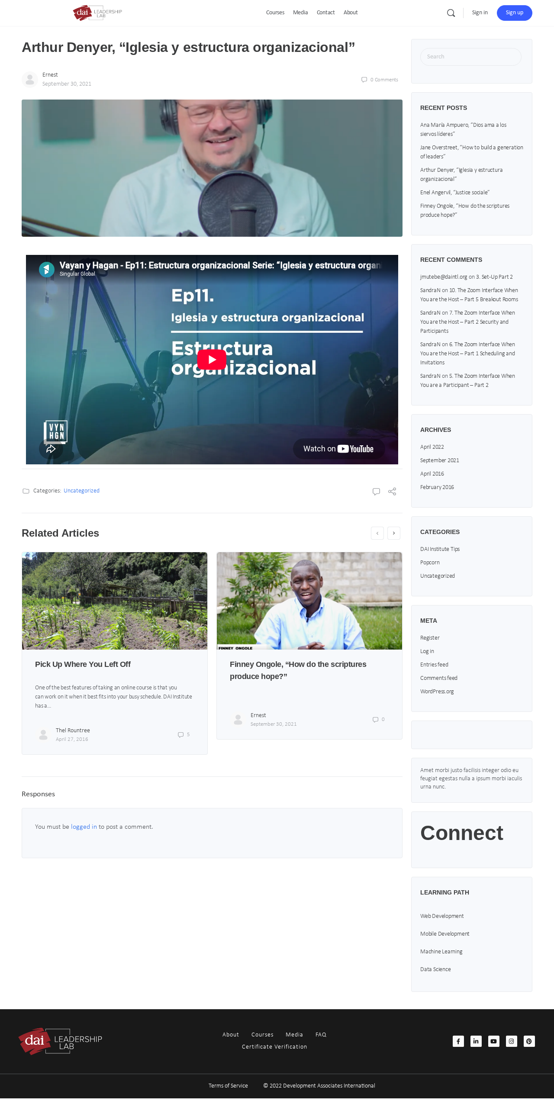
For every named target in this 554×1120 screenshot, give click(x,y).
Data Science (435, 969)
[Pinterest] (529, 1041)
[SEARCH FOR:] (471, 57)
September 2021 (439, 460)
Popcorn (430, 563)
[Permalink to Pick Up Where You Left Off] (114, 601)
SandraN (430, 290)
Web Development (442, 916)
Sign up (514, 13)
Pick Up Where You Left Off (83, 664)
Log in (427, 651)
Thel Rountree (73, 730)
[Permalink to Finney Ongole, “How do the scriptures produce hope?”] (309, 601)
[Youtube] (493, 1041)
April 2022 (432, 447)
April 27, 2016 (72, 739)
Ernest (50, 75)
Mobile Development (445, 934)
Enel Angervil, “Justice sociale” (455, 193)
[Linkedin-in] (476, 1041)
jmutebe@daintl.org (443, 277)
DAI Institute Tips (440, 549)
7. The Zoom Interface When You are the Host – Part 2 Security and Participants (467, 322)
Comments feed (438, 678)
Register (429, 638)
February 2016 (437, 487)
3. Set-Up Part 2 (494, 277)
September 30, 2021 (66, 84)
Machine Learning (441, 952)
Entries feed (434, 665)
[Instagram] (511, 1041)
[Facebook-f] (458, 1041)
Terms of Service (228, 1086)
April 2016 (432, 474)
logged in (84, 827)
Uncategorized (82, 491)
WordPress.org (437, 692)
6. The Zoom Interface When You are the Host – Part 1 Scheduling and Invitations (467, 353)
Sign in (480, 13)
